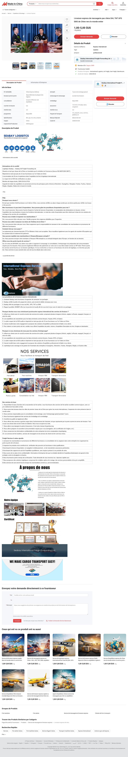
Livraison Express (31, 13)
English (21, 743)
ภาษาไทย (95, 743)
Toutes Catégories (9, 10)
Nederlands (68, 743)
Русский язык (47, 743)
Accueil (4, 13)
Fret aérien (36, 713)
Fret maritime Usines (32, 731)
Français (40, 743)
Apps (113, 10)
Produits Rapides (92, 741)
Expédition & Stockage (18, 13)
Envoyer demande (86, 37)
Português (33, 743)
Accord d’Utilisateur (49, 741)
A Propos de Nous (29, 741)
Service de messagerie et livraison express (76, 713)
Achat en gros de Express (101, 731)
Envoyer (17, 621)
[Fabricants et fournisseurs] (12, 4)
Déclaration (39, 741)
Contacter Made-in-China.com (78, 741)
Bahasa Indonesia (116, 743)
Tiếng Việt (107, 743)
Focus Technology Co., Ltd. (63, 746)
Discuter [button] (115, 37)
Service (9, 13)
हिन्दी (90, 743)
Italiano (55, 743)
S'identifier (123, 5)
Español (27, 743)
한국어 (79, 743)
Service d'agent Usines (48, 731)
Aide (106, 10)
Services (5, 731)
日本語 (85, 743)
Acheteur (95, 10)
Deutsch (61, 743)
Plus (3, 734)
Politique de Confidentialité (62, 741)
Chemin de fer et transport (102, 713)
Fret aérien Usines (17, 731)
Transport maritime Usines (66, 731)
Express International (84, 731)
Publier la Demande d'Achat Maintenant (58, 621)
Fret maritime (6, 713)
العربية (74, 743)
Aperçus (101, 741)
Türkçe (101, 743)
